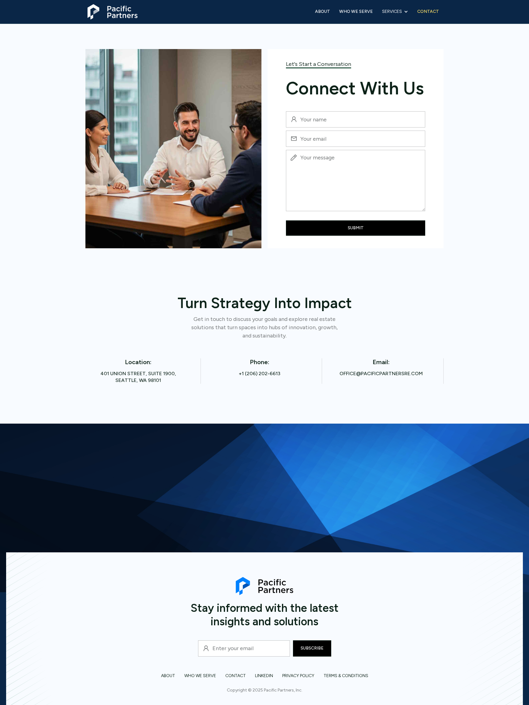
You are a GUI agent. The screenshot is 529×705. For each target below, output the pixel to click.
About (322, 11)
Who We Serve (356, 11)
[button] (395, 12)
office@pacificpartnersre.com (381, 373)
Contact (428, 11)
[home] (112, 11)
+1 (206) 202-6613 (259, 373)
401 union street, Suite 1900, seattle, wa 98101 (138, 377)
